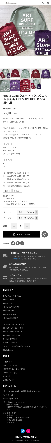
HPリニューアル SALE (12, 296)
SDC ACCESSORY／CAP (12, 331)
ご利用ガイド (17, 258)
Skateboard (8, 350)
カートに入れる (23, 234)
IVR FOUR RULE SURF (12, 335)
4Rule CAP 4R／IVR (11, 307)
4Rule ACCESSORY (10, 318)
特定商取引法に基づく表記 (14, 369)
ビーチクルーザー (10, 342)
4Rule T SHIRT (9, 299)
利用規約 (6, 376)
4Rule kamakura (25, 437)
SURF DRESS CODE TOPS (13, 324)
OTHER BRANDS (10, 339)
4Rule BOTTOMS (10, 314)
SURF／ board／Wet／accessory (16, 346)
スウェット (22, 201)
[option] (25, 30)
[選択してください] (27, 218)
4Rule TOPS (11, 198)
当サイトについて (10, 365)
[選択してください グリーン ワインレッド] (27, 212)
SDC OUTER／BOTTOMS (13, 328)
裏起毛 (32, 204)
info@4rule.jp (12, 398)
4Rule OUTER (8, 310)
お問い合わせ (8, 380)
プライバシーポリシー (12, 372)
